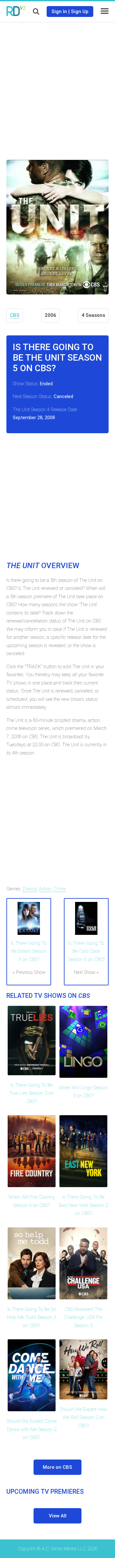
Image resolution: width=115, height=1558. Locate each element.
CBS (14, 315)
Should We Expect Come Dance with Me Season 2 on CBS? (31, 1429)
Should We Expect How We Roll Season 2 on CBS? (83, 1417)
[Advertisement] (57, 86)
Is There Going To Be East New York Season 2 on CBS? (83, 1205)
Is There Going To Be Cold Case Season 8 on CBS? (86, 951)
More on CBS (57, 1467)
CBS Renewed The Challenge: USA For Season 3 (83, 1317)
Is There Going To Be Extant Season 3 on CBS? (29, 951)
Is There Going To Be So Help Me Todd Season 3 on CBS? (31, 1317)
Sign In (59, 11)
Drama (30, 889)
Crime (60, 889)
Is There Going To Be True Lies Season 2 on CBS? (31, 1093)
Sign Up (79, 11)
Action (45, 889)
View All (57, 1516)
